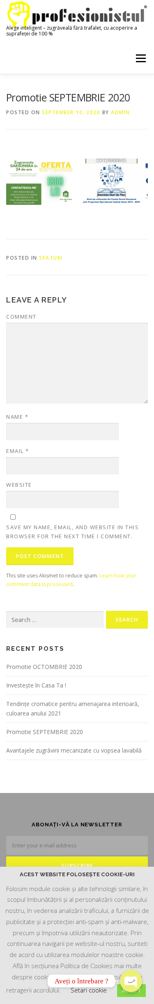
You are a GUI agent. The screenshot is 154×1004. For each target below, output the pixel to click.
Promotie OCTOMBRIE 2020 (44, 667)
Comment (21, 316)
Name (17, 416)
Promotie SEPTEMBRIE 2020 (44, 732)
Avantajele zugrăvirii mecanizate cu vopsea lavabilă (74, 750)
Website (19, 484)
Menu (140, 58)
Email (17, 451)
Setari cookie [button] (89, 990)
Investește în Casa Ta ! (36, 685)
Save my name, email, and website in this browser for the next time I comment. (72, 531)
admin (120, 112)
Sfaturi (51, 257)
